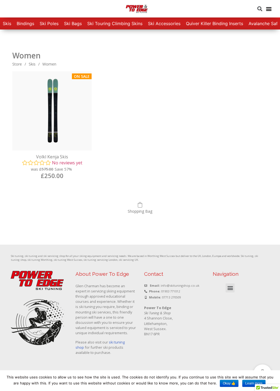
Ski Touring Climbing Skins (114, 23)
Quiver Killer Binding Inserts (214, 23)
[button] (268, 8)
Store (17, 64)
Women (49, 64)
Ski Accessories (164, 23)
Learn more (253, 383)
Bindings (25, 23)
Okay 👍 (229, 383)
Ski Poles (49, 23)
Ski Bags (73, 23)
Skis (7, 23)
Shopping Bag (140, 211)
